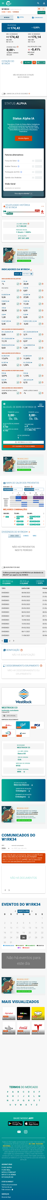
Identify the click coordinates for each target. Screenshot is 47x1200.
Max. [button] (35, 536)
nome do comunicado (18, 845)
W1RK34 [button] (6, 17)
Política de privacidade (9, 1184)
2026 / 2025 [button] (14, 536)
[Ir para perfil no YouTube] (19, 1133)
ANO (3, 845)
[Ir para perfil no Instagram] (25, 1133)
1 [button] (5, 641)
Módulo (9, 1172)
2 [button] (9, 641)
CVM (33, 1144)
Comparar (41, 12)
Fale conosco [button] (7, 1189)
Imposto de (9, 1174)
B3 (30, 1144)
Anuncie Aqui (6, 1197)
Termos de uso (7, 1187)
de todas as (23, 446)
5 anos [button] (26, 536)
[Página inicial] (8, 3)
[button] (3, 3)
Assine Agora (23, 138)
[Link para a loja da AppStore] (31, 1123)
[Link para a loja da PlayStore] (16, 1123)
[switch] (23, 93)
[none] (23, 255)
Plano (7, 1167)
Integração (7, 1177)
